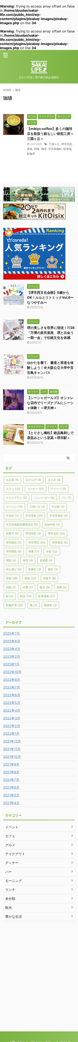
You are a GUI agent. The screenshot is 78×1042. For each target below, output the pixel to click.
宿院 (11, 560)
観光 (45, 587)
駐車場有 (46, 596)
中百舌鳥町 (59, 515)
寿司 (28, 560)
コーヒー (35, 488)
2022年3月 (11, 718)
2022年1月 (11, 733)
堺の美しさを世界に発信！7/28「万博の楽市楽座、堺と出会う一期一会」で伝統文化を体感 (51, 333)
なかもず (33, 479)
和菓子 (12, 533)
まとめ (54, 479)
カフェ (13, 488)
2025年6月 (11, 641)
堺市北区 (66, 144)
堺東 (33, 551)
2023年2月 (11, 656)
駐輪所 (31, 153)
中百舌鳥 (34, 515)
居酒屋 (46, 560)
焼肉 (11, 587)
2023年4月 (11, 649)
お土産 (12, 479)
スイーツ (58, 488)
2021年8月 (11, 772)
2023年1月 (11, 664)
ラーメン (14, 506)
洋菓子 (49, 578)
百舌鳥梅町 (55, 148)
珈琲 (44, 148)
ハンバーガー (44, 497)
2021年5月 (11, 795)
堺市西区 (13, 551)
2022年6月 (11, 695)
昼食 (29, 148)
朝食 (37, 148)
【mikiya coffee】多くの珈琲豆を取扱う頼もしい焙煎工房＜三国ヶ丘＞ (50, 134)
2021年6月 (11, 787)
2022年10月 (12, 672)
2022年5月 (11, 703)
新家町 (34, 569)
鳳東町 (50, 605)
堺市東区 (60, 542)
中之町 (58, 506)
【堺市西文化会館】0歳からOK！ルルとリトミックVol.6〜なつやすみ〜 (50, 297)
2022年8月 (11, 680)
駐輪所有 (14, 605)
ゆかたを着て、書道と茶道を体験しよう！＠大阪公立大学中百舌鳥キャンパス (50, 368)
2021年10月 (12, 757)
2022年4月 (11, 710)
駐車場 (67, 148)
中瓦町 (12, 515)
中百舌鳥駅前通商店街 (22, 524)
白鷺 (28, 587)
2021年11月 (11, 749)
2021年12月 (12, 741)
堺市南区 (13, 542)
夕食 (52, 551)
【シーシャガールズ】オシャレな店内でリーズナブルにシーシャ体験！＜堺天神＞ (50, 403)
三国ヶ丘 (54, 144)
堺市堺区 (36, 542)
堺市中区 (33, 533)
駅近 (25, 596)
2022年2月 (11, 726)
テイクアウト (16, 497)
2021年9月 (11, 764)
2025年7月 (11, 633)
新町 (53, 569)
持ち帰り (13, 569)
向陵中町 (52, 524)
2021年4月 (11, 803)
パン (66, 497)
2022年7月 (11, 687)
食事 (62, 587)
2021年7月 (11, 780)
